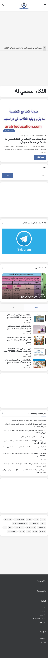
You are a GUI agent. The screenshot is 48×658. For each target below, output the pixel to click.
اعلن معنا (42, 611)
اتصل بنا (42, 608)
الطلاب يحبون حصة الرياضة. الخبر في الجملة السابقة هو (29, 420)
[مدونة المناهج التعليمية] (24, 5)
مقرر (28, 531)
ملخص (22, 531)
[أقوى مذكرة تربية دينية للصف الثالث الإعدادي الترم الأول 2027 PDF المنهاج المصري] (39, 340)
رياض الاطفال (19, 527)
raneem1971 (40, 136)
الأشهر (12, 307)
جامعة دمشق (31, 527)
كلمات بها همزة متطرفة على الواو (33, 296)
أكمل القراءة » (40, 157)
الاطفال (29, 519)
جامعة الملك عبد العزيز (20, 523)
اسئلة (36, 519)
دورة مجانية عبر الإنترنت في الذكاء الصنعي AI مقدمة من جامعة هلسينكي (25, 140)
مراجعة (35, 531)
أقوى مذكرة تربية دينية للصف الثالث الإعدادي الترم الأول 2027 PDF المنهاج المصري (18, 340)
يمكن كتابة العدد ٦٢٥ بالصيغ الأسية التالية (33, 437)
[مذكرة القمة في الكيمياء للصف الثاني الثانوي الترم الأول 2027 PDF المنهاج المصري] (39, 329)
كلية (5, 527)
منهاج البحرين (12, 531)
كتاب (10, 527)
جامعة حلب (41, 527)
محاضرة (42, 531)
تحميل (43, 523)
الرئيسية (43, 460)
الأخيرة (36, 307)
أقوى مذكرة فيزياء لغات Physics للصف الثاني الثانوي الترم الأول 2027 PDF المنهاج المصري (17, 351)
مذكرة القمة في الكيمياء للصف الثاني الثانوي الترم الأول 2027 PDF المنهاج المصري (19, 329)
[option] (24, 286)
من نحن (42, 622)
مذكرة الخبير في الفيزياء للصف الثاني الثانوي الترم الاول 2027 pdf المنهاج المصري (19, 317)
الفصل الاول (8, 519)
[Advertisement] (24, 27)
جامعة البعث (34, 523)
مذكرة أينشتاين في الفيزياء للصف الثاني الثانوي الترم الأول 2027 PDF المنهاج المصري (18, 362)
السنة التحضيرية (19, 519)
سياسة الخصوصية (39, 618)
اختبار (43, 519)
